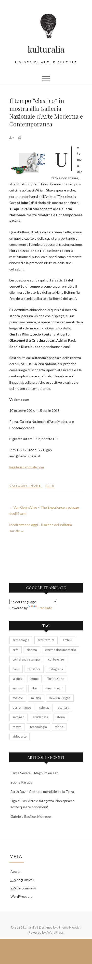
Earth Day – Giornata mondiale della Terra (42, 791)
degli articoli (22, 880)
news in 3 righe (59, 698)
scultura (63, 707)
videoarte (19, 736)
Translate (45, 608)
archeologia (21, 640)
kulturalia (46, 49)
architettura (46, 640)
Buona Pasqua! (22, 782)
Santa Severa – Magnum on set (34, 773)
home (34, 679)
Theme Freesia (68, 927)
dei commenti (23, 888)
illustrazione (55, 679)
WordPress (55, 932)
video (59, 727)
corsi (16, 669)
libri (34, 688)
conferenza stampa (26, 659)
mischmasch (54, 688)
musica (36, 698)
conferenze (56, 659)
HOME (36, 485)
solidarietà (40, 717)
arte (50, 485)
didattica (34, 669)
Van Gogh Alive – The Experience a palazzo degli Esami (44, 510)
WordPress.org (21, 896)
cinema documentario (60, 650)
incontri (18, 688)
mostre (18, 698)
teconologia (38, 727)
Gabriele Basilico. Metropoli (31, 816)
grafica (17, 679)
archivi (67, 640)
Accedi (15, 872)
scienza (44, 707)
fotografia (56, 669)
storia (60, 717)
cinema (32, 650)
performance (22, 707)
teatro (17, 727)
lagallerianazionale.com (26, 467)
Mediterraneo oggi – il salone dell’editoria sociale (40, 528)
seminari (19, 717)
